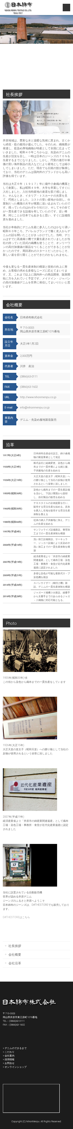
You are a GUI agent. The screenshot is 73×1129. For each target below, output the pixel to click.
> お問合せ (8, 1063)
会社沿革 (14, 963)
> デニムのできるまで (15, 1048)
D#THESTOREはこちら (16, 917)
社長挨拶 (14, 946)
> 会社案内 (8, 1055)
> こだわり (8, 1052)
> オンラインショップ (15, 1067)
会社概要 (14, 954)
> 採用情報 (8, 1059)
